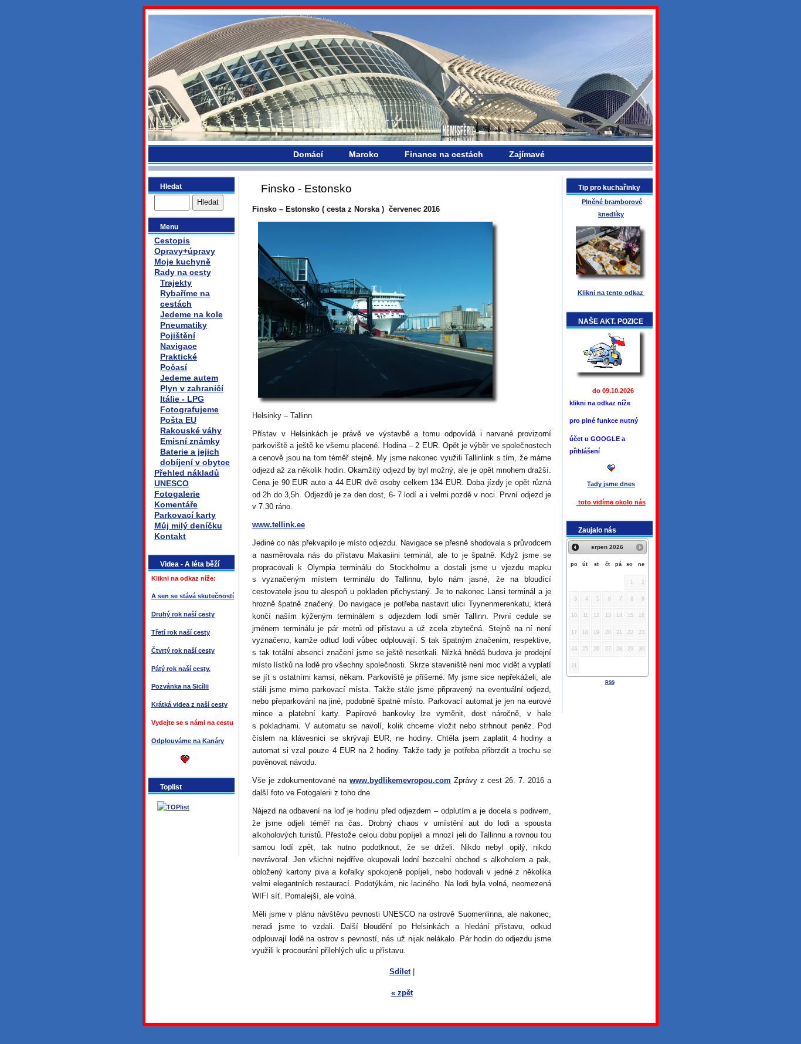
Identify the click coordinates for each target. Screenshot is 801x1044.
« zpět (402, 992)
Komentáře (176, 504)
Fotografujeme (189, 409)
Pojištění (177, 335)
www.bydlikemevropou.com (400, 780)
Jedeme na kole (191, 314)
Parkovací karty (185, 515)
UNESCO (171, 483)
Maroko (364, 154)
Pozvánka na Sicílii (180, 686)
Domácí (308, 154)
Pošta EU (178, 420)
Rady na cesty (182, 272)
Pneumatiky (183, 325)
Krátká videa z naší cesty (189, 704)
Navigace (178, 346)
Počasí (173, 367)
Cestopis (172, 240)
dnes (611, 483)
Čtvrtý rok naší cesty (183, 650)
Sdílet (399, 971)
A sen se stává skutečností (192, 595)
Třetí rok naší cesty (180, 632)
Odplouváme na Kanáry (187, 740)
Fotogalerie (177, 494)
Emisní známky (190, 441)
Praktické (178, 356)
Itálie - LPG (182, 399)
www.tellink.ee (278, 524)
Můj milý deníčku (188, 525)
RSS (610, 682)
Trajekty (176, 282)
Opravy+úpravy (184, 251)
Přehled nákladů (186, 472)
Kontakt (170, 536)
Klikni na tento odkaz (611, 292)
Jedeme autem (189, 377)
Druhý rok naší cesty (183, 614)
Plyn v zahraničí (191, 388)
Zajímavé (527, 154)
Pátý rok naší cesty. (181, 668)
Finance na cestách (444, 154)
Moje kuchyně (182, 261)
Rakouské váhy (191, 430)
